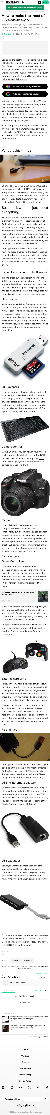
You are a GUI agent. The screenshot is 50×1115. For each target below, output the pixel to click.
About (25, 1049)
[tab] (8, 991)
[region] (25, 1006)
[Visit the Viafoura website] (43, 1037)
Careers (25, 1062)
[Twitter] (29, 1087)
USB (3, 954)
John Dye (7, 34)
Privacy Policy (25, 1074)
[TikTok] (47, 1087)
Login (45, 2)
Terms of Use (25, 1068)
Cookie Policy (25, 1081)
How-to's (5, 951)
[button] (25, 2)
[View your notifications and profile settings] (46, 990)
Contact (25, 1056)
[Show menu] (2, 2)
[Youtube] (20, 1087)
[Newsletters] (38, 1087)
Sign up (44, 973)
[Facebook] (3, 1087)
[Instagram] (12, 1087)
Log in (39, 973)
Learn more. (42, 11)
